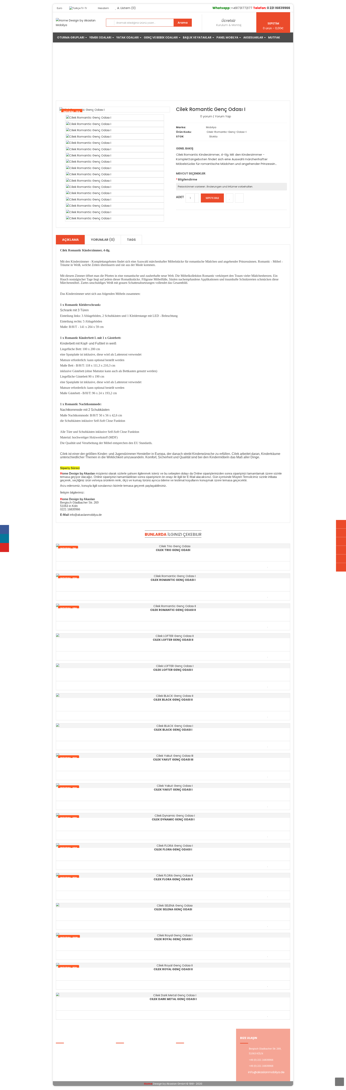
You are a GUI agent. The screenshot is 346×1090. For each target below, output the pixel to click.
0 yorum (206, 116)
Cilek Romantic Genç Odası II (173, 610)
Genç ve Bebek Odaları (138, 73)
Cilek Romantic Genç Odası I (211, 73)
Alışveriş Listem (190, 1054)
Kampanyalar (129, 1054)
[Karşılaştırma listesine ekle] (239, 197)
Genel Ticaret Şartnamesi (78, 1059)
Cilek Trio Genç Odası (173, 550)
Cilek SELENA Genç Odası (173, 909)
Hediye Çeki (127, 1059)
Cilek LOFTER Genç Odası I (173, 670)
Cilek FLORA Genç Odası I (173, 849)
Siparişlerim (127, 1064)
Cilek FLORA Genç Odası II (173, 879)
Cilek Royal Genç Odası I (173, 939)
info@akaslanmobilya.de (266, 1072)
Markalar (125, 1049)
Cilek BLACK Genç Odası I (173, 730)
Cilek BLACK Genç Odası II (173, 700)
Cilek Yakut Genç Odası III (173, 760)
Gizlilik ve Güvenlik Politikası (78, 1054)
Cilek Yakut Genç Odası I (173, 790)
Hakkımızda (67, 1049)
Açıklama (70, 239)
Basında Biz (67, 1064)
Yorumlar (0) (103, 239)
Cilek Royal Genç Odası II (173, 969)
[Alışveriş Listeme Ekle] (229, 197)
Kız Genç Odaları (173, 73)
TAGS (131, 239)
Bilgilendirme (187, 179)
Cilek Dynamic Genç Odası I (173, 819)
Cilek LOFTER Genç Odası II (173, 640)
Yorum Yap (223, 116)
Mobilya (211, 127)
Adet (180, 197)
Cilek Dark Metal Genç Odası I (173, 999)
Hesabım (185, 1049)
